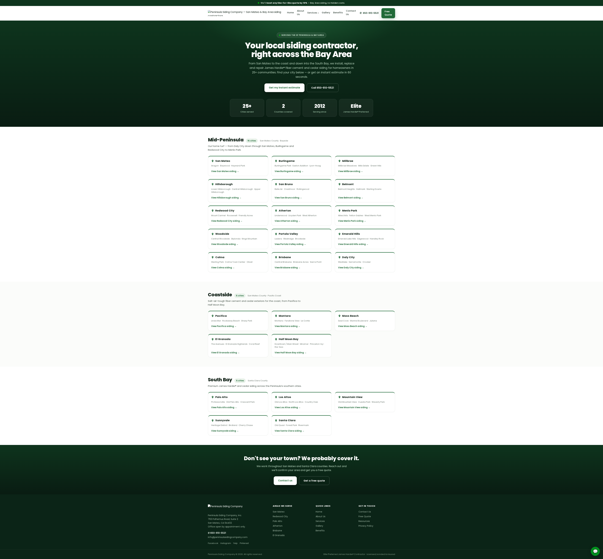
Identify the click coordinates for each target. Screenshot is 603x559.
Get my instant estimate (284, 87)
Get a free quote (314, 480)
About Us (300, 12)
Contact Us (351, 12)
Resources (364, 521)
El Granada (279, 535)
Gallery (326, 12)
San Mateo (279, 511)
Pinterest (244, 543)
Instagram (225, 543)
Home (290, 12)
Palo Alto (277, 521)
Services (313, 12)
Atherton (277, 525)
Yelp (235, 543)
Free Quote (388, 13)
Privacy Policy (366, 525)
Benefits (338, 12)
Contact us (285, 480)
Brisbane (277, 530)
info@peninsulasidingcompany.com (227, 537)
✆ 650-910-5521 (217, 532)
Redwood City (280, 516)
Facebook (213, 543)
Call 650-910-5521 (322, 87)
